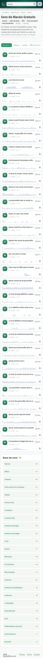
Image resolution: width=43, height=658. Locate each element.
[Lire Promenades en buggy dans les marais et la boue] (5, 442)
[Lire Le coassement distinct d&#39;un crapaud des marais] (5, 108)
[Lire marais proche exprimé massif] (5, 416)
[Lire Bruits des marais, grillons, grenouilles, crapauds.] (5, 54)
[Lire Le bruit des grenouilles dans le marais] (5, 402)
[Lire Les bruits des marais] (5, 81)
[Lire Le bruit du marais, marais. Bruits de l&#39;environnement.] (5, 175)
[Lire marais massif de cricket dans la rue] (5, 228)
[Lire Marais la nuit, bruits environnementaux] (5, 188)
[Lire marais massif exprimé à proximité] (5, 429)
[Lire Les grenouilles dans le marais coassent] (5, 202)
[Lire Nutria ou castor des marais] (5, 215)
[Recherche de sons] (34, 4)
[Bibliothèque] (39, 4)
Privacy (22, 654)
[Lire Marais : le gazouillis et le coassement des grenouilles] (5, 135)
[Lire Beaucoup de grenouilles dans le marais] (5, 349)
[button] (35, 45)
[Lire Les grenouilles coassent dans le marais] (5, 389)
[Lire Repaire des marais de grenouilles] (5, 242)
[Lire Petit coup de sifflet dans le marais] (5, 268)
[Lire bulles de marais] (5, 95)
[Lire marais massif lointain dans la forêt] (5, 121)
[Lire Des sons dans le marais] (5, 255)
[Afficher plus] (40, 35)
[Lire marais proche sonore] (5, 362)
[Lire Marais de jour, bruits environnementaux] (5, 68)
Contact (37, 654)
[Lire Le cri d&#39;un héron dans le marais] (5, 309)
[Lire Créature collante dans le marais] (5, 148)
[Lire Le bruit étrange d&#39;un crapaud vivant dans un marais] (5, 295)
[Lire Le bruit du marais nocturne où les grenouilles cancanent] (5, 375)
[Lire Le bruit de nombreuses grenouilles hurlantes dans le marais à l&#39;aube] (5, 335)
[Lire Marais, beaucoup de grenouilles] (5, 282)
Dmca (29, 654)
